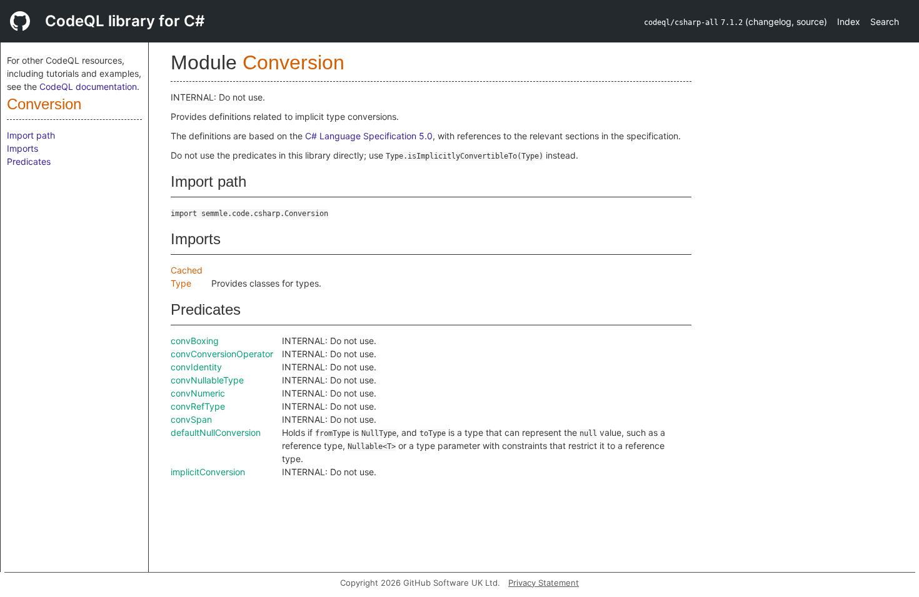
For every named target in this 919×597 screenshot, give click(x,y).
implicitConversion (208, 471)
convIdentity (196, 367)
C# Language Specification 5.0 (369, 136)
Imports (22, 148)
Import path (31, 135)
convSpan (191, 419)
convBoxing (195, 340)
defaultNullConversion (216, 432)
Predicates (29, 161)
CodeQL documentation (88, 86)
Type (181, 283)
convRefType (198, 406)
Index (848, 21)
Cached (187, 270)
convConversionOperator (222, 353)
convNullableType (207, 380)
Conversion (44, 104)
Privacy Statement (543, 583)
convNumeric (198, 393)
